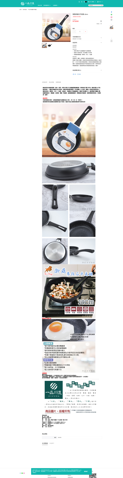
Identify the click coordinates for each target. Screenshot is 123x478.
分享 (75, 74)
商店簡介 (49, 475)
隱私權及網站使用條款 (52, 477)
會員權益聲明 (70, 477)
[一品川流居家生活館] (27, 3)
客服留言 (69, 475)
